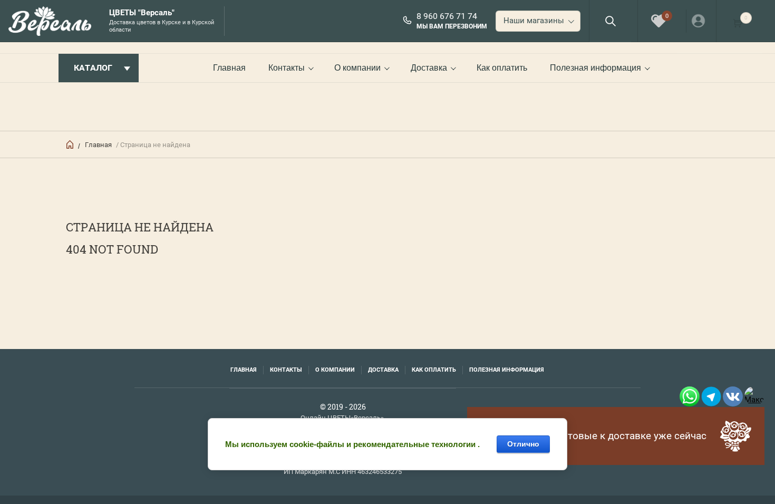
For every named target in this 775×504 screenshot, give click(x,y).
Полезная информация (595, 67)
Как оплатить (502, 67)
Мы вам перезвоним (451, 26)
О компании (357, 67)
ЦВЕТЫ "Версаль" (142, 12)
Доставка (429, 67)
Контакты (286, 67)
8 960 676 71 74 (446, 16)
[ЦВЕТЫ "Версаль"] (53, 21)
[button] (610, 21)
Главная (229, 67)
